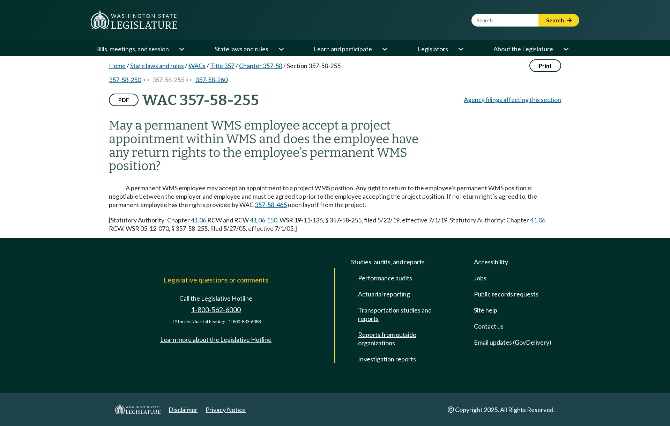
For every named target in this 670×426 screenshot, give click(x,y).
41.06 (198, 220)
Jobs (480, 278)
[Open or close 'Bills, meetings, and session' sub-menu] (181, 49)
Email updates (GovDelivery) (512, 342)
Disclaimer (183, 409)
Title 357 (222, 65)
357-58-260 (211, 79)
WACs (197, 65)
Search (555, 20)
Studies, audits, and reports (388, 262)
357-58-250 (125, 79)
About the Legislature (523, 49)
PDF (123, 99)
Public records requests (506, 294)
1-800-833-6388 (245, 321)
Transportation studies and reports (395, 314)
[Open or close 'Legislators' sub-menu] (460, 49)
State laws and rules (241, 49)
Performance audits (385, 278)
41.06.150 (263, 220)
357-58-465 (271, 204)
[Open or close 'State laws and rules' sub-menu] (281, 49)
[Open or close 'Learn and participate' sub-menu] (384, 49)
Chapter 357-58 (260, 65)
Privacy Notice (226, 409)
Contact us (489, 326)
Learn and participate (343, 49)
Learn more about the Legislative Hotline (215, 339)
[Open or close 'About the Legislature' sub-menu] (565, 49)
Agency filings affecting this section (512, 99)
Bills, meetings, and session (132, 49)
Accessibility (491, 262)
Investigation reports (387, 359)
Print (545, 65)
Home (117, 65)
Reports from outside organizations (387, 339)
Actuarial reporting (384, 294)
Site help (485, 310)
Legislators (433, 49)
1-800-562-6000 (216, 310)
